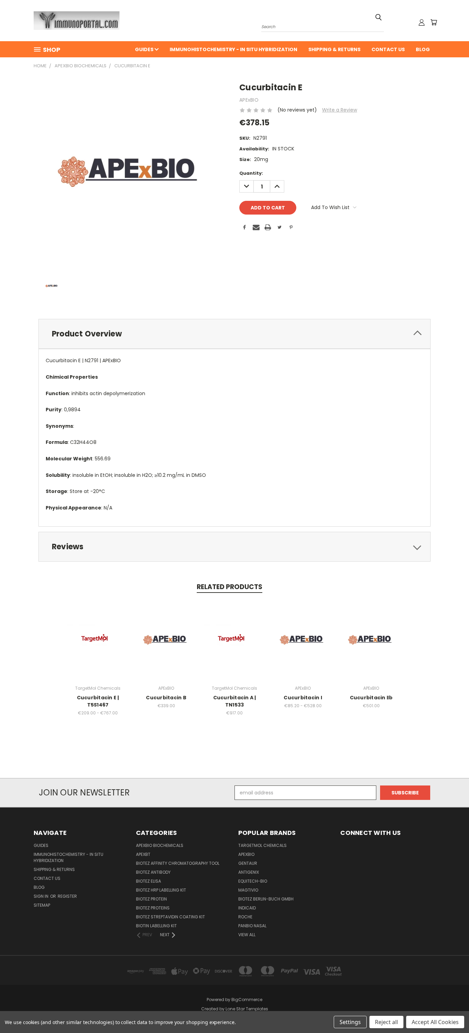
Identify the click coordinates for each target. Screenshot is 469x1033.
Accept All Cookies (435, 1022)
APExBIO (246, 854)
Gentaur (247, 863)
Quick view (98, 632)
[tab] (234, 334)
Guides (145, 49)
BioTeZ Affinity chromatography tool (177, 863)
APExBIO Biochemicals (159, 845)
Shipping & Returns (334, 49)
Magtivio (248, 890)
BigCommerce (246, 999)
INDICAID (247, 908)
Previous (451, 1011)
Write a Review (339, 109)
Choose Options (98, 645)
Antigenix (248, 872)
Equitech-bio (252, 881)
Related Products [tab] (229, 587)
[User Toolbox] (421, 22)
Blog (423, 49)
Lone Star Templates (247, 1009)
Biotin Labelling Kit (156, 926)
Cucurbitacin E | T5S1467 (98, 701)
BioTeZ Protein (151, 899)
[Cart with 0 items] (433, 22)
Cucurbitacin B (166, 697)
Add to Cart (166, 645)
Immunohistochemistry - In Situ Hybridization (233, 49)
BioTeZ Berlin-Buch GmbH (266, 899)
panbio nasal (252, 926)
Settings (350, 1022)
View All (246, 935)
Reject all (386, 1022)
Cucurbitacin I (303, 697)
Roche (245, 917)
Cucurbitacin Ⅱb (371, 697)
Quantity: (251, 173)
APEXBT (143, 854)
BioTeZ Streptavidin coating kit (170, 917)
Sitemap (42, 905)
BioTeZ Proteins (153, 908)
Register (67, 896)
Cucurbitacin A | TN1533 (234, 701)
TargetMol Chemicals (262, 845)
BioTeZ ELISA (148, 881)
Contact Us (388, 49)
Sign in (41, 896)
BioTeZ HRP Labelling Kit (161, 890)
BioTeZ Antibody (153, 872)
